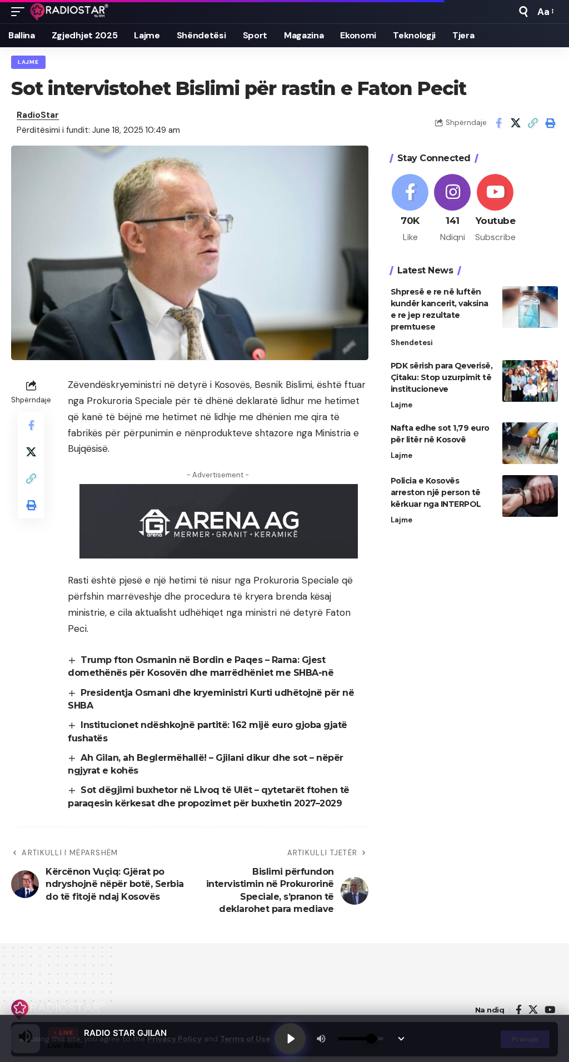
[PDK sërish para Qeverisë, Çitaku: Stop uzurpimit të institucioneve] (530, 381)
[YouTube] (550, 1010)
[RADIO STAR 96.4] (69, 11)
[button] (20, 11)
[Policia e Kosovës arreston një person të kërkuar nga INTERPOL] (530, 496)
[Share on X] (515, 123)
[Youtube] (495, 209)
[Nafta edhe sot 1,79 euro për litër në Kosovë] (530, 443)
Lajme (28, 62)
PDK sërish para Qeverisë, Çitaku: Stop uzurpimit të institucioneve (442, 377)
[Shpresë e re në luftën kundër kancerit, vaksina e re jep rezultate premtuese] (530, 307)
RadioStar (38, 115)
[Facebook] (410, 209)
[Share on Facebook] (498, 123)
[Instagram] (452, 209)
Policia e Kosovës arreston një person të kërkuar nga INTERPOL (436, 492)
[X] (533, 1010)
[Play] (290, 1038)
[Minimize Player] (401, 1038)
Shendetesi (412, 342)
